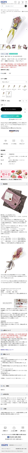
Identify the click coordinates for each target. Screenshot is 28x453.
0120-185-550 (15, 437)
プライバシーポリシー (5, 448)
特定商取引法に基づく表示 (21, 448)
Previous (1, 29)
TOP (2, 10)
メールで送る (13, 143)
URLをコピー (22, 143)
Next (26, 29)
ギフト (5, 10)
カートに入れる (11, 109)
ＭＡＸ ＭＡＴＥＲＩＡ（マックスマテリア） (12, 56)
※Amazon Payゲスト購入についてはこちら (11, 127)
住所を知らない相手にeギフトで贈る (11, 116)
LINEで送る (5, 143)
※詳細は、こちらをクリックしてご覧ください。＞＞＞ (13, 378)
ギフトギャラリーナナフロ (13, 10)
